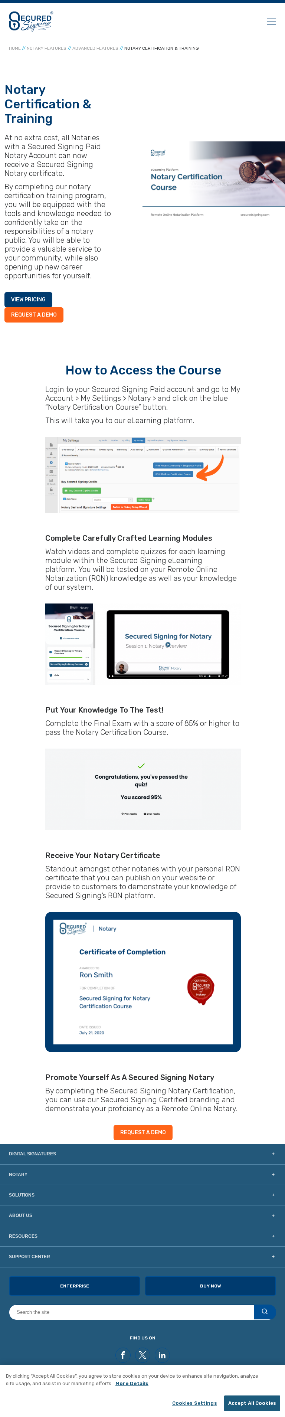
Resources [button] (23, 1236)
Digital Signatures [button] (32, 1153)
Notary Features (46, 48)
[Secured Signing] (31, 21)
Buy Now (210, 1286)
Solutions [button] (22, 1195)
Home (15, 48)
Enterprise (74, 1286)
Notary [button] (18, 1174)
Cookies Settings (194, 1403)
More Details (131, 1383)
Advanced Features (95, 48)
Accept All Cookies (252, 1403)
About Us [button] (20, 1215)
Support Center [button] (29, 1256)
